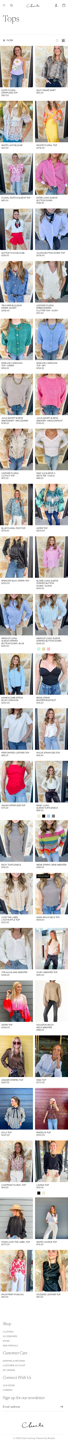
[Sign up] (61, 1406)
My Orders (9, 1370)
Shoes (6, 1341)
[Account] (56, 5)
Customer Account (14, 1365)
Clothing (8, 1331)
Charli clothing (28, 1438)
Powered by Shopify (45, 1438)
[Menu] (4, 5)
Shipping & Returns (14, 1361)
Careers (7, 1390)
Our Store (9, 1385)
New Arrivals (10, 1345)
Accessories (10, 1336)
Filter (10, 40)
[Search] (11, 5)
